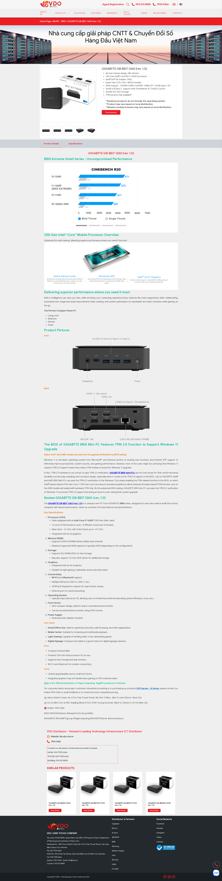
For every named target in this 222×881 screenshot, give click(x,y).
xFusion (115, 833)
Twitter (159, 837)
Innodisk (115, 869)
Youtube (159, 828)
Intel (113, 855)
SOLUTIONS (79, 13)
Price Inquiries (111, 112)
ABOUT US (43, 13)
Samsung (115, 846)
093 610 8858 (143, 4)
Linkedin (159, 842)
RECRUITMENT (160, 13)
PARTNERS (96, 13)
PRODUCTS (60, 13)
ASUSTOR (115, 837)
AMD (113, 842)
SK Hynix (115, 860)
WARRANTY (112, 13)
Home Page (45, 21)
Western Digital (118, 851)
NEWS (144, 13)
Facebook (160, 824)
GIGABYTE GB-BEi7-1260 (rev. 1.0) (84, 21)
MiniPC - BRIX (59, 21)
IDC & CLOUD (127, 13)
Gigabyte (115, 824)
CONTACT (177, 13)
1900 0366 (163, 4)
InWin (114, 864)
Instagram (160, 833)
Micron (114, 828)
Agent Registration (113, 4)
